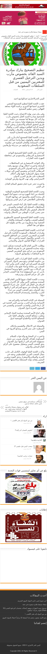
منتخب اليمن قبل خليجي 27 (23, 446)
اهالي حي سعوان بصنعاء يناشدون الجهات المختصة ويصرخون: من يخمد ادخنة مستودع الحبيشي (16, 408)
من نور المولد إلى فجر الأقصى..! (21, 420)
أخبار (37, 36)
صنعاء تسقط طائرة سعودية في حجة (30, 32)
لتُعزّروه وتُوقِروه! (36, 440)
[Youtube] (23, 648)
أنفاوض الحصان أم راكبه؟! (23, 430)
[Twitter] (25, 648)
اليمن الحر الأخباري (34, 645)
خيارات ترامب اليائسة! (24, 456)
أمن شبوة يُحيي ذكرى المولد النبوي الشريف (32, 601)
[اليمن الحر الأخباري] (23, 5)
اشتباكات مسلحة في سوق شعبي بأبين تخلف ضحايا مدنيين (30, 401)
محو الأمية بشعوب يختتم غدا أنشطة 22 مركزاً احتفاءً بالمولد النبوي (24, 618)
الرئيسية (44, 36)
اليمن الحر (39, 89)
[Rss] (28, 648)
